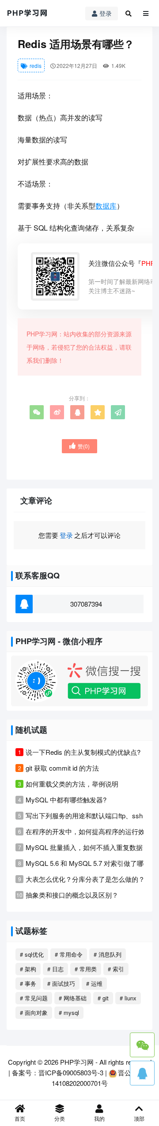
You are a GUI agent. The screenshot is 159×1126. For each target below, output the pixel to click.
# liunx (128, 998)
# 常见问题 (34, 998)
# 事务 (28, 983)
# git (103, 998)
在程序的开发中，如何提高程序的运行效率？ (92, 831)
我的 (99, 1118)
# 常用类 (86, 969)
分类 (59, 1118)
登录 (105, 13)
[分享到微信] (37, 412)
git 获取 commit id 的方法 (62, 767)
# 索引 (116, 969)
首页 (20, 1118)
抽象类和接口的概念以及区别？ (72, 894)
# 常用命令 (69, 954)
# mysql (69, 1012)
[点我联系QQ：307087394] (142, 1073)
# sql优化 (32, 954)
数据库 (106, 206)
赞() (84, 446)
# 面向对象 (34, 1012)
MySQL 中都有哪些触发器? (66, 799)
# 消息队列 (107, 954)
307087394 (86, 603)
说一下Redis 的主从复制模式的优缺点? (83, 752)
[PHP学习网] (27, 13)
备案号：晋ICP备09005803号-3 (57, 1072)
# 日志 (55, 969)
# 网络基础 (73, 998)
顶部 (139, 1118)
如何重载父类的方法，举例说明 (72, 783)
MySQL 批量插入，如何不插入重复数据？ (87, 847)
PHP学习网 (77, 1061)
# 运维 (94, 983)
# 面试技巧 (61, 983)
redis (35, 65)
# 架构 (28, 969)
